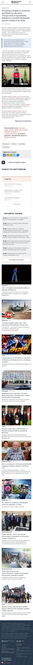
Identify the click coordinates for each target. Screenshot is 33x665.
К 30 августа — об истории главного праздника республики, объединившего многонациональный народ (15, 326)
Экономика (5, 391)
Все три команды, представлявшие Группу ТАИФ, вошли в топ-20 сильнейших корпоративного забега (16, 611)
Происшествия (6, 461)
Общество (5, 8)
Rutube (6, 137)
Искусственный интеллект (12, 198)
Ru (18, 644)
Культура (21, 144)
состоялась (5, 104)
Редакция (4, 645)
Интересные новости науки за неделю (15, 505)
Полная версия (6, 658)
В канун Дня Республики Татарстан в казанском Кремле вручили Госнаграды (16, 248)
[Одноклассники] (7, 155)
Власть (14, 144)
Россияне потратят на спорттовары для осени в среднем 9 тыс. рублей (15, 218)
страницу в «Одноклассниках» (11, 133)
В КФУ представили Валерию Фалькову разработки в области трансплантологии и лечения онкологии (16, 242)
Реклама (4, 647)
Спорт (3, 355)
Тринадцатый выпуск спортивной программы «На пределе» (16, 361)
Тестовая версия (6, 660)
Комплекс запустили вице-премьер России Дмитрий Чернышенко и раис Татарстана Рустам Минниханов (16, 433)
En (20, 644)
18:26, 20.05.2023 (6, 24)
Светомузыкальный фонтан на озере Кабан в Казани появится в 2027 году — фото (16, 236)
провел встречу (17, 96)
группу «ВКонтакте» (16, 130)
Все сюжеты (17, 204)
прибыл (4, 90)
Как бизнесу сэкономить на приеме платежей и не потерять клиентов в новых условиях (16, 397)
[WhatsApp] (11, 155)
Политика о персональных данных (8, 652)
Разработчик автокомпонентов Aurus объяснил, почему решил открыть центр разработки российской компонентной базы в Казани (16, 538)
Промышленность (7, 532)
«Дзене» (13, 137)
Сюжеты (7, 179)
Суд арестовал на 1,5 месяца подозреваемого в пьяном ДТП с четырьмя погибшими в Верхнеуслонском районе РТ (15, 230)
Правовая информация (8, 649)
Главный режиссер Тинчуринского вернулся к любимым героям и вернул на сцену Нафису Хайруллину (16, 291)
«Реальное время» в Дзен (16, 162)
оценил (28, 90)
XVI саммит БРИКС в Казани (12, 185)
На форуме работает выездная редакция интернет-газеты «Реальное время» (15, 575)
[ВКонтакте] (4, 155)
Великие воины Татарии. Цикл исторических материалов (13, 191)
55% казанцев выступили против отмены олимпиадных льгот (14, 254)
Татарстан (6, 147)
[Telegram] (14, 155)
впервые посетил (22, 111)
